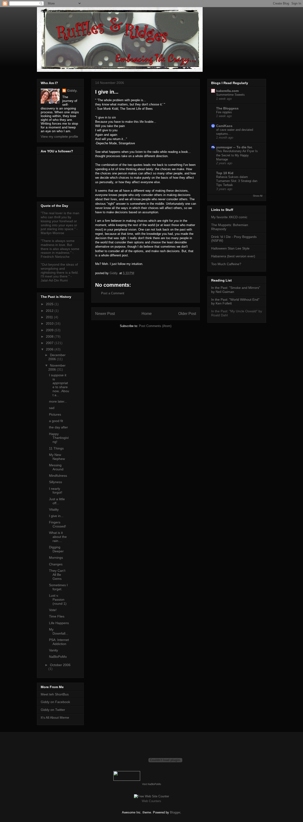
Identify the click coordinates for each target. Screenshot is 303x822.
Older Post (187, 314)
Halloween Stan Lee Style (230, 248)
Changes (55, 564)
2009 (50, 330)
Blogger (175, 812)
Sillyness (55, 482)
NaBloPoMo (58, 657)
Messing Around (56, 467)
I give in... (56, 516)
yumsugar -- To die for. (234, 147)
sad (51, 408)
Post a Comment (112, 293)
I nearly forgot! (55, 491)
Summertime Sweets (230, 94)
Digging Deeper (56, 549)
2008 (50, 336)
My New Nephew (57, 457)
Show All (257, 195)
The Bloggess (227, 108)
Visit (151, 784)
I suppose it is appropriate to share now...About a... (59, 385)
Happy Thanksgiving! (59, 438)
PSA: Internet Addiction (59, 642)
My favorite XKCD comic (229, 217)
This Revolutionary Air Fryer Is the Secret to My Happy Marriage (237, 155)
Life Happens (59, 623)
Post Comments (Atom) (155, 326)
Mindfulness (58, 475)
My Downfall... (58, 631)
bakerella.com (227, 91)
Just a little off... (57, 501)
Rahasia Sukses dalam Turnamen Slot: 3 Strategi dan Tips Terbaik (236, 181)
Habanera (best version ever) (233, 256)
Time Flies (56, 616)
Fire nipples (224, 112)
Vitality (54, 509)
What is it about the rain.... (58, 537)
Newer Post (105, 314)
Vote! (53, 610)
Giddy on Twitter (53, 710)
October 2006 (60, 665)
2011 (50, 317)
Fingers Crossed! (57, 524)
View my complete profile (59, 136)
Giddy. (72, 90)
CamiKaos (224, 126)
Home (147, 314)
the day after (58, 427)
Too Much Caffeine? (226, 264)
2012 (50, 311)
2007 (50, 343)
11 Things (56, 448)
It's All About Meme (55, 717)
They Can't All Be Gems (57, 575)
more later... (58, 401)
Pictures (55, 414)
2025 (50, 304)
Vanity (53, 650)
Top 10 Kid (224, 173)
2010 (50, 323)
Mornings (56, 557)
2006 (50, 349)
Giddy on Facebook (55, 702)
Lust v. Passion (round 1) (58, 599)
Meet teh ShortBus (55, 694)
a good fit (56, 421)
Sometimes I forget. (58, 587)
